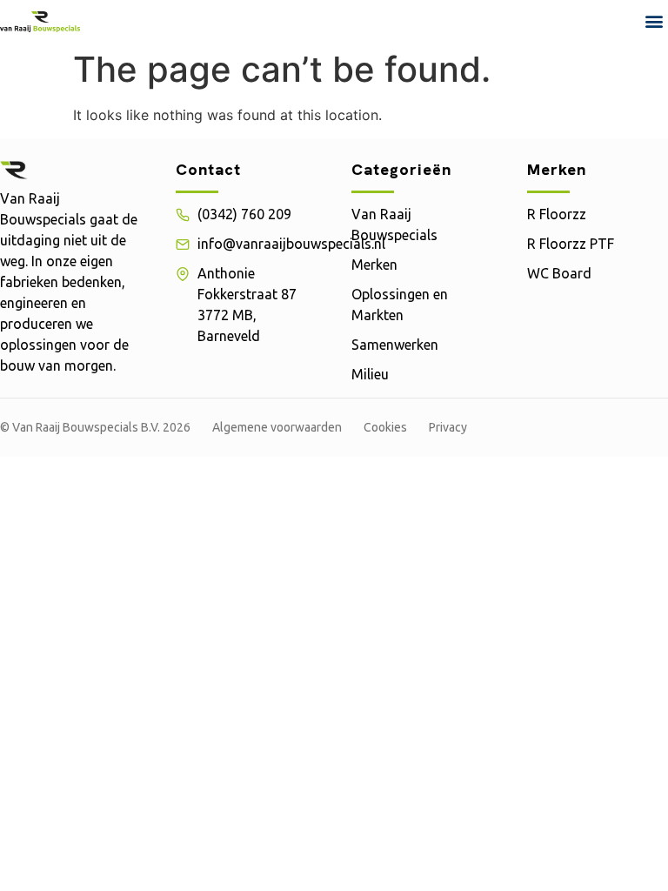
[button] (653, 21)
